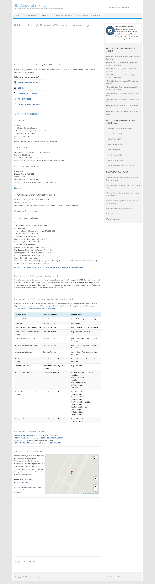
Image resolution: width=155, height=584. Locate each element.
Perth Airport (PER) (114, 150)
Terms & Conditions (108, 577)
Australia (32, 65)
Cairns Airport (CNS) (114, 139)
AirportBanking (33, 5)
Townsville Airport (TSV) (115, 160)
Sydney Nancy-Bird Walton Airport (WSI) (121, 165)
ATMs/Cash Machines (28, 82)
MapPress (80, 493)
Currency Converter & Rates (88, 16)
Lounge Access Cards (63, 16)
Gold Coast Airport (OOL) (116, 144)
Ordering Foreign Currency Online (117, 214)
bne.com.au (25, 482)
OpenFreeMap (86, 493)
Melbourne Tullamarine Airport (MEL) (120, 128)
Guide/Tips (46, 16)
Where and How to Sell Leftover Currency (119, 208)
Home (17, 16)
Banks (21, 88)
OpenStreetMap (94, 493)
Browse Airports (30, 16)
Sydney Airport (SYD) (115, 134)
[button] (72, 472)
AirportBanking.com (35, 577)
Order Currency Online (29, 104)
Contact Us (136, 577)
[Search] (135, 7)
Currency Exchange (27, 93)
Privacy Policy (123, 577)
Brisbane (25, 65)
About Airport (24, 99)
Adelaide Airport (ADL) (115, 155)
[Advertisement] (57, 45)
